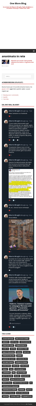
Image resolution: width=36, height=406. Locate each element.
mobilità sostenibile (17, 379)
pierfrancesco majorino (10, 386)
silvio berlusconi (22, 393)
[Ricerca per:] (18, 76)
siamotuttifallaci (8, 393)
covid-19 (5, 349)
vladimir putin (27, 396)
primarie (21, 389)
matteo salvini (7, 376)
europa (19, 352)
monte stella (7, 383)
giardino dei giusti (9, 359)
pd (31, 383)
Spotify (5, 97)
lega (11, 369)
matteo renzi (21, 372)
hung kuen (24, 366)
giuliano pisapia (8, 362)
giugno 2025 (5, 89)
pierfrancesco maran (9, 389)
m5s (13, 372)
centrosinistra (25, 342)
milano (17, 376)
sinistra (5, 396)
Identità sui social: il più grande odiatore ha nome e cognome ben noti (22, 62)
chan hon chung (8, 345)
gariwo (19, 355)
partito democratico (21, 383)
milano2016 (25, 376)
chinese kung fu (21, 345)
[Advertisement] (18, 30)
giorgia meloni (22, 359)
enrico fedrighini (8, 352)
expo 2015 (27, 352)
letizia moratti (20, 369)
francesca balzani (8, 355)
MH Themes (29, 404)
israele (5, 369)
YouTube (6, 99)
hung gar (16, 366)
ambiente (6, 342)
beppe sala (14, 342)
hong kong (6, 366)
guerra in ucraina (21, 362)
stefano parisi (15, 396)
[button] (33, 50)
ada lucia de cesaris (22, 338)
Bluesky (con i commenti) (10, 95)
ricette (29, 389)
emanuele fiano (23, 349)
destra (13, 349)
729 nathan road (8, 338)
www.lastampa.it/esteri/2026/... (19, 286)
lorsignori (6, 372)
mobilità (5, 379)
